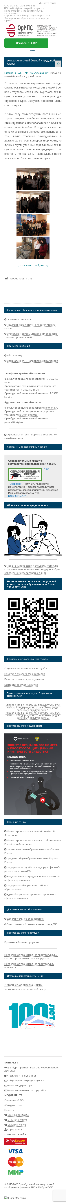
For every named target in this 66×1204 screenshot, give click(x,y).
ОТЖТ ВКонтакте (17, 1119)
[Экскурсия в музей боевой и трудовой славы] (33, 179)
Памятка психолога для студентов (24, 679)
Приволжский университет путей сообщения (23, 12)
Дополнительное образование (25, 918)
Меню (33, 50)
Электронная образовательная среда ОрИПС (26, 19)
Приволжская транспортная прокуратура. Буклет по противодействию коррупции (31, 956)
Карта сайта (48, 3)
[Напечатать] (58, 63)
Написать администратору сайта (26, 1090)
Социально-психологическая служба (25, 668)
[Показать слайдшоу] (33, 265)
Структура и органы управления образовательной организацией (31, 335)
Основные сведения (19, 319)
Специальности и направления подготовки (32, 360)
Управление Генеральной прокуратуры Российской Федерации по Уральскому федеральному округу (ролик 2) (33, 715)
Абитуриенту (14, 355)
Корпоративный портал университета (27, 15)
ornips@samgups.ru (34, 8)
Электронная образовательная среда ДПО (32, 924)
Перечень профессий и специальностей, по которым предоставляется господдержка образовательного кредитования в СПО (32, 569)
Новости (9, 1110)
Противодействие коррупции (21, 942)
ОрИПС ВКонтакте (18, 1114)
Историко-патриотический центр (25, 989)
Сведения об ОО (14, 1100)
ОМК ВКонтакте (17, 1124)
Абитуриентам (13, 1105)
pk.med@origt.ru (13, 422)
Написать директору (19, 1085)
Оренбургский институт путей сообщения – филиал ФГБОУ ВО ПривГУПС (29, 1185)
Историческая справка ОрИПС (23, 985)
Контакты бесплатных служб (21, 684)
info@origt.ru (14, 8)
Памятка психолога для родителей (24, 673)
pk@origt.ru (51, 407)
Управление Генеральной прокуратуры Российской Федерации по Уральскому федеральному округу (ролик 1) (33, 707)
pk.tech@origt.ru (28, 414)
